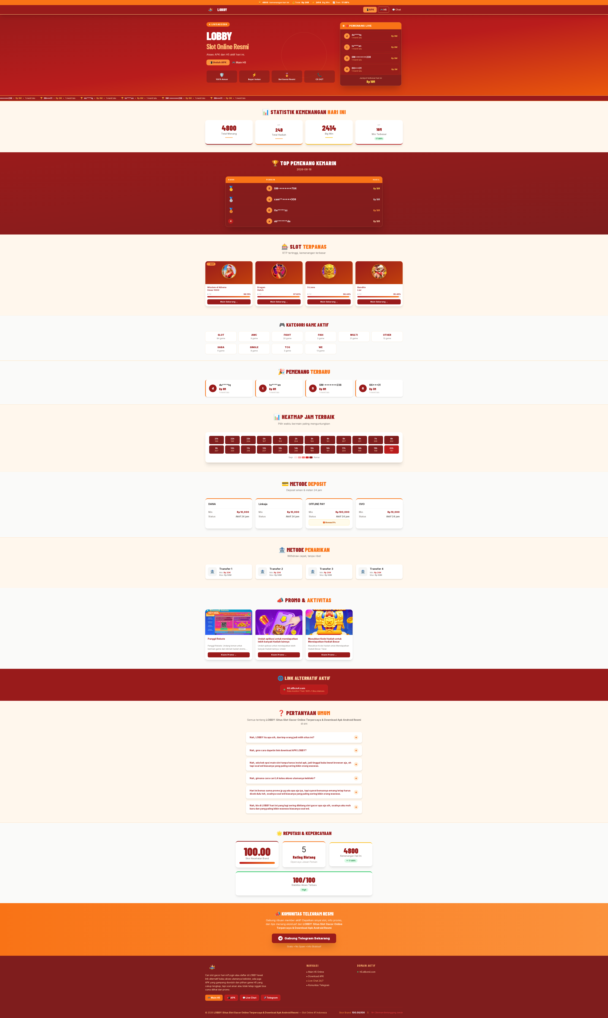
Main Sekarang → (229, 302)
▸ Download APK (315, 976)
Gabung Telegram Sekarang (307, 938)
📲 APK (370, 9)
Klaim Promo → (228, 655)
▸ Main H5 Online (315, 971)
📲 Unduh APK (218, 62)
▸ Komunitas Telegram (318, 985)
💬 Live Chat (249, 997)
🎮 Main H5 (239, 62)
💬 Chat (396, 9)
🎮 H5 (383, 9)
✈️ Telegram (271, 997)
